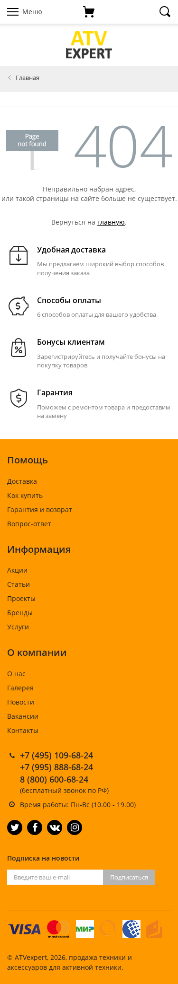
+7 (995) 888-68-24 (56, 767)
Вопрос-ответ (29, 523)
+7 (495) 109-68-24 (56, 755)
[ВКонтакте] (54, 827)
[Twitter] (14, 827)
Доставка (22, 481)
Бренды (20, 612)
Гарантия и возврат (39, 509)
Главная (27, 77)
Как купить (25, 495)
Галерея (20, 687)
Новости (20, 701)
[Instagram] (74, 827)
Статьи (18, 584)
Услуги (18, 626)
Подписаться (129, 877)
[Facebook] (34, 827)
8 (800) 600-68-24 (54, 779)
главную (111, 222)
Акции (17, 570)
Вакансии (22, 716)
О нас (16, 673)
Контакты (22, 730)
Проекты (21, 598)
